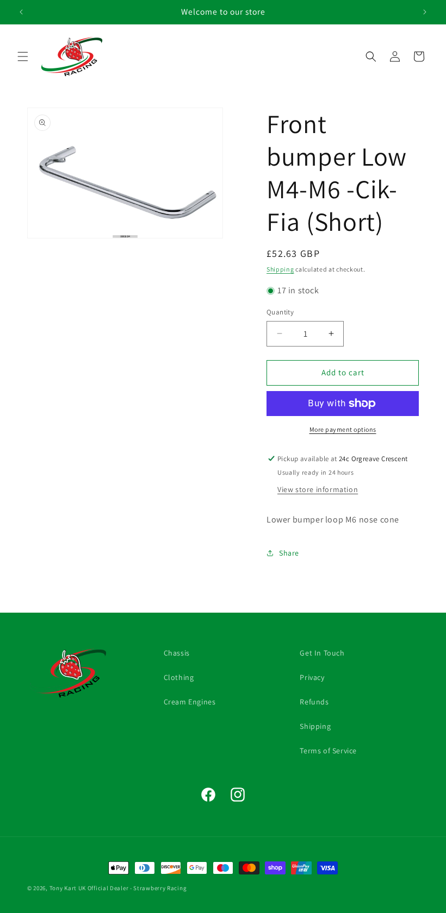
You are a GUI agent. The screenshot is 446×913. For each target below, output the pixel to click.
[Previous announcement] (21, 12)
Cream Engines (190, 702)
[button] (23, 56)
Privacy (312, 677)
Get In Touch (322, 653)
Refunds (314, 702)
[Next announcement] (425, 12)
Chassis (177, 653)
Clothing (179, 677)
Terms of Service (328, 750)
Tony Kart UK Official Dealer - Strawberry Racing (118, 888)
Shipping (280, 269)
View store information (317, 489)
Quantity (280, 312)
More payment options (342, 429)
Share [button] (289, 553)
